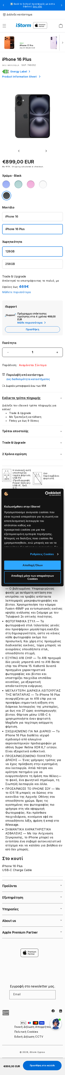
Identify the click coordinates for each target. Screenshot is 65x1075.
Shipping (16, 166)
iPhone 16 (11, 216)
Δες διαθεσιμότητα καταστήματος (28, 379)
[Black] (6, 195)
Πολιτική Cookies (26, 1031)
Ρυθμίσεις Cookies (42, 554)
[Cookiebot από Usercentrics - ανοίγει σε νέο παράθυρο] (46, 493)
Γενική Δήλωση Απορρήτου (32, 1027)
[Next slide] (61, 42)
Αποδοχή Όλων (33, 565)
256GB (10, 264)
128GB (9, 251)
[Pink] (31, 184)
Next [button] (61, 5)
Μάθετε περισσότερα (16, 292)
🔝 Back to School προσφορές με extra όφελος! (32, 5)
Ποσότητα (9, 343)
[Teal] (18, 184)
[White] (43, 184)
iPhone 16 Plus (15, 229)
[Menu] (4, 25)
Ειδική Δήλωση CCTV (28, 1036)
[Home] (23, 25)
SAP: (24, 65)
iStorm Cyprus (37, 1052)
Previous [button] (3, 5)
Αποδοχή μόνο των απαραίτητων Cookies (32, 577)
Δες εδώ (37, 6)
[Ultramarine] (6, 184)
